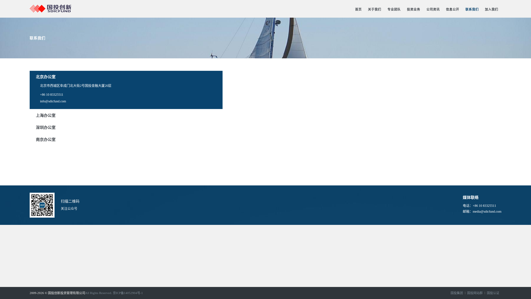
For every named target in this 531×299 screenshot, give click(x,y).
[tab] (126, 76)
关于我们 (374, 9)
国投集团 (457, 293)
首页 (358, 9)
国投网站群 (475, 293)
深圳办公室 (46, 127)
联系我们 (472, 9)
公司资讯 (433, 9)
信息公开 (452, 9)
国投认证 (493, 293)
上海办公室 (46, 115)
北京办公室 (46, 77)
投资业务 (413, 9)
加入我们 (491, 9)
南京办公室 (46, 139)
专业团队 (394, 9)
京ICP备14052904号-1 (128, 293)
